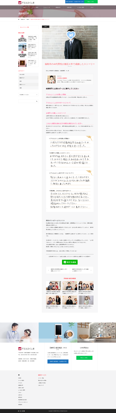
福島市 (45, 26)
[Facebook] (22, 411)
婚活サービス (42, 375)
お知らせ (20, 394)
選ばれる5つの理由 (42, 380)
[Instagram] (18, 411)
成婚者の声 (58, 7)
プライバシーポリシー (23, 402)
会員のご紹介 (21, 387)
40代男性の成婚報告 (62, 78)
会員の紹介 (69, 7)
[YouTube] (24, 411)
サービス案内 (35, 7)
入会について (41, 385)
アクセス (20, 382)
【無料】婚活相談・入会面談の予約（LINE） (74, 1)
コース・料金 (41, 378)
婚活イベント (22, 84)
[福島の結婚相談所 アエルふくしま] (26, 2)
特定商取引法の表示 (22, 399)
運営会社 (20, 397)
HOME (24, 7)
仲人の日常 (22, 74)
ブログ (92, 7)
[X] (20, 411)
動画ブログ (22, 77)
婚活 (21, 81)
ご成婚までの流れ (42, 382)
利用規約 (20, 404)
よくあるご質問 (80, 7)
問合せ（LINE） (91, 1)
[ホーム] (18, 19)
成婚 (21, 87)
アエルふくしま (46, 7)
